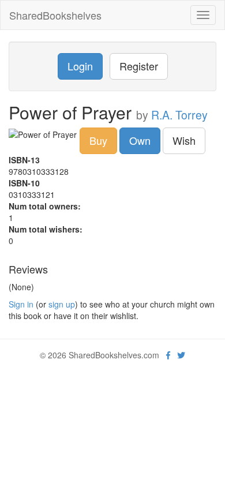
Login (80, 65)
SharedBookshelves (55, 15)
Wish (184, 140)
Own (140, 140)
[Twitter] (181, 355)
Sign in (21, 304)
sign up (61, 304)
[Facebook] (168, 355)
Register (138, 65)
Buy (98, 140)
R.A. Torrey (179, 115)
